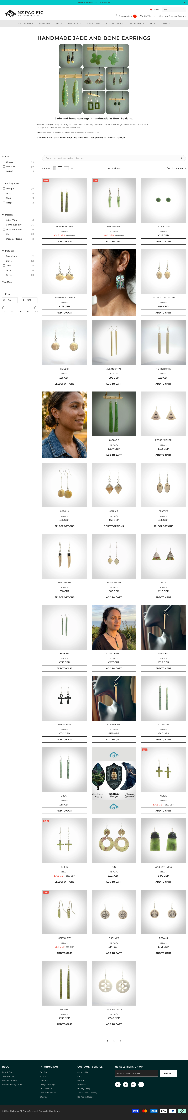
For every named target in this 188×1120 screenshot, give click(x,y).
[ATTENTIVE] (163, 698)
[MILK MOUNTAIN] (114, 342)
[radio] (54, 168)
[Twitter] (141, 1084)
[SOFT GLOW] (64, 912)
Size (7, 156)
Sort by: (175, 168)
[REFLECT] (64, 342)
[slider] (3, 307)
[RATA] (163, 556)
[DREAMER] (114, 912)
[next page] (120, 1041)
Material (9, 251)
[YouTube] (133, 1084)
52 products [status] (114, 168)
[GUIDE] (163, 769)
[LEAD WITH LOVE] (163, 840)
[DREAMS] (163, 912)
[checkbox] (19, 161)
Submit (168, 1073)
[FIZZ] (114, 840)
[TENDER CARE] (163, 342)
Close (184, 2)
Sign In (162, 16)
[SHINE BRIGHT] (114, 556)
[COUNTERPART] (114, 627)
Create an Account (177, 16)
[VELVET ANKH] (64, 698)
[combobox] (171, 9)
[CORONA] (64, 485)
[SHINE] (64, 840)
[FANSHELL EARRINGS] (64, 271)
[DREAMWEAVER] (114, 983)
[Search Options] (183, 158)
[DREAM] (64, 769)
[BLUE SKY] (64, 627)
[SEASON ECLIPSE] (64, 200)
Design (9, 214)
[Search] (174, 9)
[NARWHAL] (163, 627)
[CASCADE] (114, 414)
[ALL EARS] (64, 983)
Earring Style (12, 183)
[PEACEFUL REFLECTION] (163, 271)
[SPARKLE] (114, 485)
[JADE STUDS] (163, 200)
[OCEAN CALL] (114, 698)
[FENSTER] (163, 485)
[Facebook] (118, 1084)
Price (8, 294)
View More (7, 282)
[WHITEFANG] (64, 556)
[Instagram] (125, 1084)
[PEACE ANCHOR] (163, 414)
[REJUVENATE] (114, 200)
